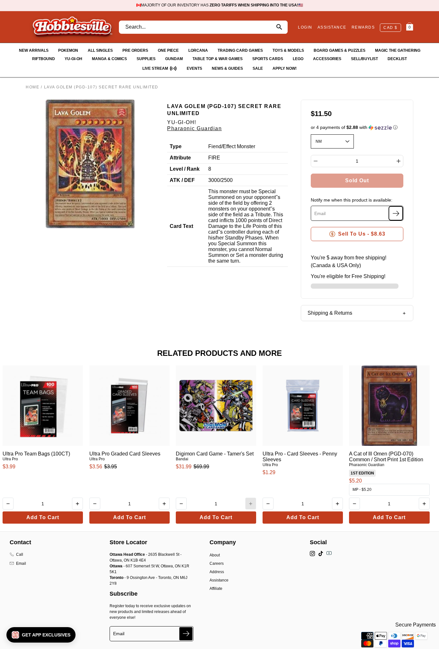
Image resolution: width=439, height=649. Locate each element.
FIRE (214, 157)
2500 (227, 180)
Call (19, 554)
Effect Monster (239, 146)
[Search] (279, 27)
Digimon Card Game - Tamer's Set (215, 453)
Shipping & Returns (330, 313)
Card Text (181, 226)
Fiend (214, 146)
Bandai (182, 459)
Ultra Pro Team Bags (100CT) (36, 453)
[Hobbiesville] (72, 27)
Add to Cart (42, 517)
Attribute (180, 157)
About (215, 555)
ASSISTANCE (332, 27)
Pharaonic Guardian (194, 128)
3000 (214, 180)
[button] (357, 127)
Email (21, 563)
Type (176, 146)
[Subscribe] (396, 213)
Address (217, 572)
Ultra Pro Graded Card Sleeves (124, 453)
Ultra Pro (10, 459)
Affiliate (216, 588)
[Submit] (186, 633)
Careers (217, 563)
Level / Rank (185, 169)
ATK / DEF (182, 180)
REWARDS (363, 27)
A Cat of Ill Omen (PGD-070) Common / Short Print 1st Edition (386, 456)
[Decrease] (315, 161)
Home (32, 87)
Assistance (219, 580)
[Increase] (398, 161)
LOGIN (305, 27)
